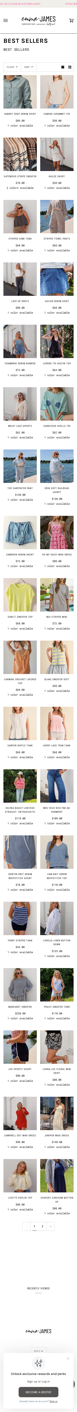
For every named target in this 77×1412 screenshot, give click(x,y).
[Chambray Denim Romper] (20, 341)
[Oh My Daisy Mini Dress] (57, 532)
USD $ (37, 1351)
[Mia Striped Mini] (57, 595)
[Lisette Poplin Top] (20, 1175)
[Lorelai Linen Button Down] (57, 918)
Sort (27, 67)
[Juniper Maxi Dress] (57, 1113)
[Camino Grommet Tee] (57, 92)
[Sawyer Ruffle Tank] (20, 723)
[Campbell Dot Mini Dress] (20, 1113)
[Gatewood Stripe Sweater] (20, 154)
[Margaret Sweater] (20, 984)
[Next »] (51, 1226)
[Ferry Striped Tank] (20, 918)
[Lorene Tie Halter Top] (57, 341)
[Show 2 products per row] (69, 67)
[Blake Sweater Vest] (57, 657)
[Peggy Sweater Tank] (57, 984)
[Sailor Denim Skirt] (57, 279)
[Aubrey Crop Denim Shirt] (20, 92)
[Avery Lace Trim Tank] (57, 723)
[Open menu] (9, 20)
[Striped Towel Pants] (57, 216)
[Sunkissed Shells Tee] (57, 404)
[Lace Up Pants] (20, 279)
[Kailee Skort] (57, 154)
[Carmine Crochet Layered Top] (20, 657)
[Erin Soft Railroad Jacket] (57, 466)
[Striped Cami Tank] (20, 216)
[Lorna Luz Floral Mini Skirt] (57, 1047)
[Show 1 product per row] (62, 67)
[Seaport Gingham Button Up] (57, 1175)
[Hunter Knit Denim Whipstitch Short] (20, 852)
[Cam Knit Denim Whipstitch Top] (57, 852)
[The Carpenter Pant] (20, 466)
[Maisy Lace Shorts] (20, 404)
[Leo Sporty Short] (20, 1047)
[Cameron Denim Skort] (20, 532)
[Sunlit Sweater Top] (20, 595)
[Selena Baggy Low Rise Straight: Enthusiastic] (20, 786)
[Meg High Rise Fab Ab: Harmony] (57, 786)
